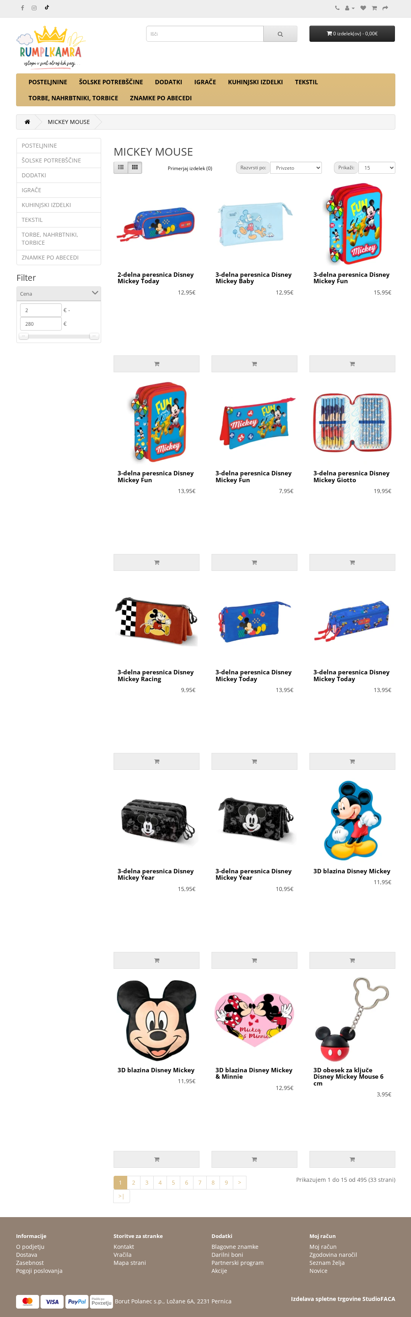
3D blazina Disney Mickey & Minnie (254, 1073)
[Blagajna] (385, 8)
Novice (318, 1270)
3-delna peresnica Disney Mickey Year (156, 874)
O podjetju (30, 1246)
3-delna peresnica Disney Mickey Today (254, 675)
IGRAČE (205, 82)
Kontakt (124, 1246)
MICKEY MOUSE (69, 122)
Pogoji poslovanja (39, 1270)
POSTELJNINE (47, 82)
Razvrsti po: (253, 167)
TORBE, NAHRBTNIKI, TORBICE (73, 98)
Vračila (123, 1254)
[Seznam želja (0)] (363, 8)
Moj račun (323, 1246)
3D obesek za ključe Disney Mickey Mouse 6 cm (348, 1076)
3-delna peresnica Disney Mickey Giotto (351, 476)
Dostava (26, 1254)
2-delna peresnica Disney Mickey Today (156, 277)
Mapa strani (130, 1262)
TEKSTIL (306, 82)
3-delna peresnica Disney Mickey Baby (254, 277)
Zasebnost (30, 1262)
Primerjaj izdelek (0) (190, 168)
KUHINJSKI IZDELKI (255, 82)
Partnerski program (238, 1262)
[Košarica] (374, 8)
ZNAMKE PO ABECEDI (161, 98)
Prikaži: (346, 167)
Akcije (219, 1270)
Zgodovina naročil (333, 1254)
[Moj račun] (350, 8)
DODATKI (168, 82)
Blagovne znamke (235, 1246)
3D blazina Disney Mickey (352, 871)
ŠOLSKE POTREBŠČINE (111, 82)
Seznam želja (327, 1262)
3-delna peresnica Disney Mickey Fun (351, 277)
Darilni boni (227, 1254)
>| (121, 1196)
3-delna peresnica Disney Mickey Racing (156, 675)
